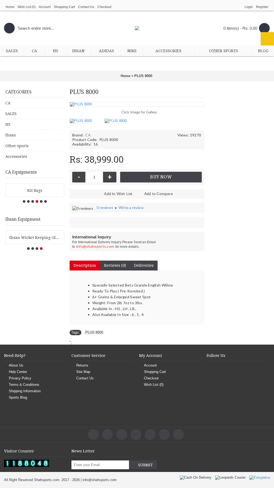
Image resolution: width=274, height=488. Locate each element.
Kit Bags (34, 190)
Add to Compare (158, 194)
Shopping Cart (155, 372)
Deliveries (144, 265)
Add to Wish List (118, 194)
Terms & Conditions (24, 385)
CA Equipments (21, 172)
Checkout (151, 378)
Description (85, 265)
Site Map (83, 372)
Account (150, 365)
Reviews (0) (115, 265)
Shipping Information (25, 391)
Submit (145, 465)
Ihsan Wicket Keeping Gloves (35, 237)
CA (87, 135)
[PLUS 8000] (83, 119)
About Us (16, 365)
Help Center (18, 372)
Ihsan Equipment (22, 219)
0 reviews (105, 207)
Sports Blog (18, 397)
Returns (82, 365)
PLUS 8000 (94, 332)
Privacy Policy (20, 378)
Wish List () (153, 385)
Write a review (131, 207)
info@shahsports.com (95, 246)
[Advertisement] (239, 175)
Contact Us (85, 378)
